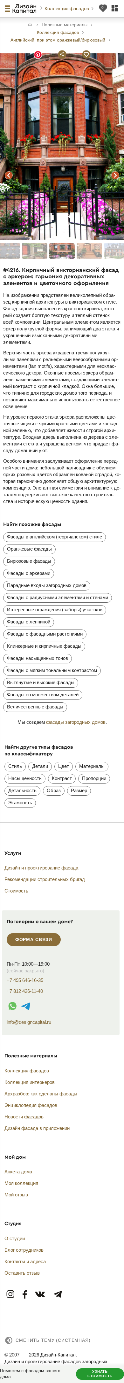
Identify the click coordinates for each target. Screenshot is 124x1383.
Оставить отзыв (22, 1273)
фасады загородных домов (76, 722)
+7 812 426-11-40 (25, 991)
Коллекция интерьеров (29, 1082)
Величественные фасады (35, 706)
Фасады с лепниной (28, 621)
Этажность (20, 802)
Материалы (92, 766)
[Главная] (30, 25)
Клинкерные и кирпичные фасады (44, 646)
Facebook (25, 1295)
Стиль (15, 766)
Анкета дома (18, 1171)
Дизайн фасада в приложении (37, 1128)
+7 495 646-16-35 (25, 980)
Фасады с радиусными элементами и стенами (57, 597)
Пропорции (94, 778)
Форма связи (33, 939)
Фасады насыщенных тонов (37, 658)
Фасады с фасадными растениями (45, 634)
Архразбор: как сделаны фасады (40, 1093)
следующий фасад (115, 175)
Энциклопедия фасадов (30, 1105)
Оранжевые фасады (29, 549)
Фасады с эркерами (28, 573)
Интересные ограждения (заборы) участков (54, 609)
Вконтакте (40, 1295)
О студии (14, 1238)
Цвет (63, 766)
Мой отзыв (16, 1194)
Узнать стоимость (100, 1374)
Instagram (10, 1295)
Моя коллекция (21, 1183)
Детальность (22, 790)
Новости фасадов (24, 1116)
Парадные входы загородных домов (46, 585)
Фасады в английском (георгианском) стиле (54, 536)
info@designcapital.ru (29, 1022)
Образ (54, 790)
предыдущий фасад (9, 175)
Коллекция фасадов (67, 8)
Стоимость (16, 890)
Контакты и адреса (25, 1261)
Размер (79, 790)
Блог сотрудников (24, 1250)
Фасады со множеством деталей (43, 694)
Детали (40, 766)
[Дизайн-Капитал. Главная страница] (25, 8)
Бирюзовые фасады (29, 561)
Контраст (62, 778)
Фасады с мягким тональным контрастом (52, 670)
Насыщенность (25, 778)
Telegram (57, 1295)
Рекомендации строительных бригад (44, 879)
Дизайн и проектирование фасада (41, 867)
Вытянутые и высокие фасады (40, 682)
